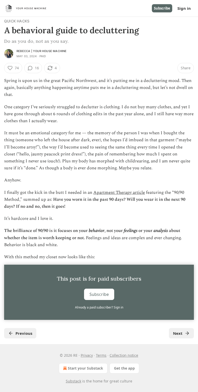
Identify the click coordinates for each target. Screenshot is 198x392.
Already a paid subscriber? (99, 307)
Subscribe (162, 8)
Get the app (124, 368)
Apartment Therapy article (119, 192)
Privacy (87, 355)
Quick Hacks (16, 21)
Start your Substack (85, 368)
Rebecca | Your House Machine (41, 51)
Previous (23, 333)
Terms (101, 355)
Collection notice (124, 355)
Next (178, 333)
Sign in (184, 8)
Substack (73, 381)
